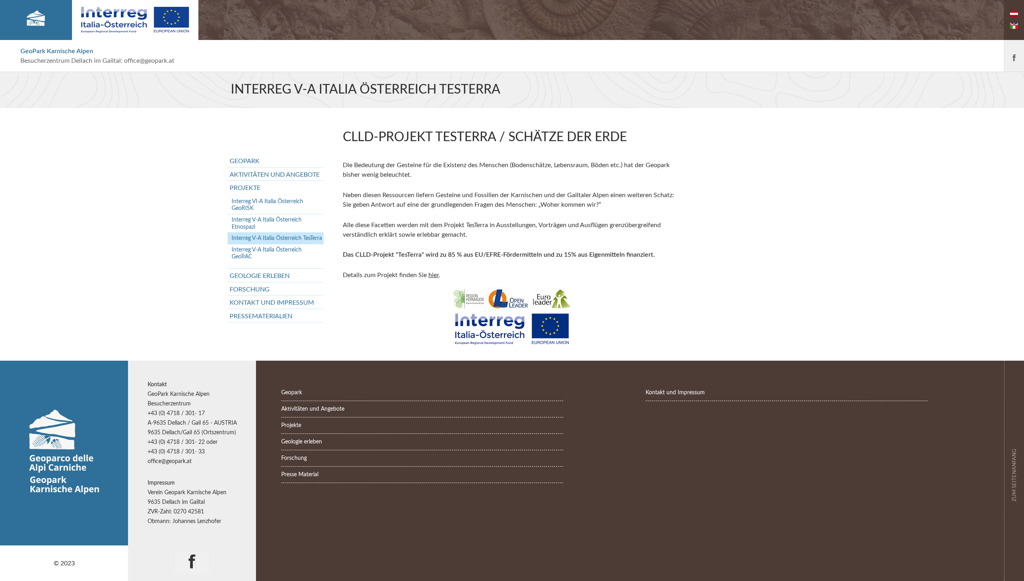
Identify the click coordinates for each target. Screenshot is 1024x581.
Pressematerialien (261, 316)
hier (433, 275)
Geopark (245, 161)
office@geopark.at (149, 61)
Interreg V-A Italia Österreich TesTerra (277, 238)
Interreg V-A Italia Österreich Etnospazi (267, 223)
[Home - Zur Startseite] (36, 20)
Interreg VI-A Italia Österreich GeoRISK (267, 205)
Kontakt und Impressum (272, 302)
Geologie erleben (260, 276)
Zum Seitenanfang (1014, 474)
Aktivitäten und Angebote (275, 175)
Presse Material (299, 474)
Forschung (250, 289)
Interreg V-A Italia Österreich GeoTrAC (267, 253)
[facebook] (1014, 56)
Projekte (245, 188)
